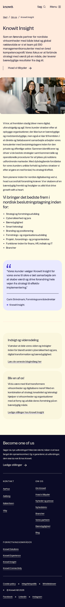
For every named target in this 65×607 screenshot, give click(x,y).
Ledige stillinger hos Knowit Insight (26, 412)
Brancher (40, 513)
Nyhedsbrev (41, 507)
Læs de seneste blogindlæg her (25, 361)
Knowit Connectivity (12, 568)
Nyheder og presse (45, 501)
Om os (14, 17)
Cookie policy (9, 584)
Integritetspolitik (29, 584)
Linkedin (22, 597)
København (8, 503)
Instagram (37, 597)
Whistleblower (49, 584)
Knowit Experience (12, 555)
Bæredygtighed (43, 526)
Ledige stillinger (12, 464)
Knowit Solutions (11, 549)
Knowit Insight (27, 17)
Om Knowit (41, 488)
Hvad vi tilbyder (17, 67)
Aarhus (6, 489)
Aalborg (6, 496)
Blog (38, 532)
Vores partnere (43, 520)
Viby (5, 510)
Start (5, 17)
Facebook (8, 597)
